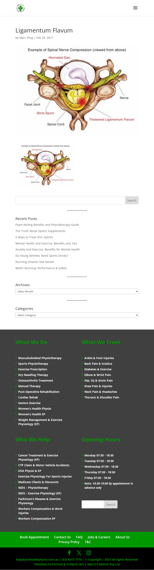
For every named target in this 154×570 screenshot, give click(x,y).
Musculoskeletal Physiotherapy (40, 358)
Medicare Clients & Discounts (38, 482)
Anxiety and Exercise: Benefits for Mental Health (47, 249)
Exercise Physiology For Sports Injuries (45, 476)
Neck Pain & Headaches (100, 392)
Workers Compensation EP (36, 518)
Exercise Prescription (32, 369)
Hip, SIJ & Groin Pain (98, 380)
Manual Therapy (29, 386)
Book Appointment (34, 537)
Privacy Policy (69, 542)
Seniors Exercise (29, 403)
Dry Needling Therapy (33, 375)
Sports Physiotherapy (33, 363)
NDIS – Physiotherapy (33, 488)
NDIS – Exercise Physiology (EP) (39, 493)
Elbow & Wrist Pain (97, 375)
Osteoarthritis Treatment (35, 380)
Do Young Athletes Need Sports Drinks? (41, 256)
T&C (88, 542)
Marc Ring (26, 38)
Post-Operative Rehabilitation (38, 392)
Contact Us (62, 537)
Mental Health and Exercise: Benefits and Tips (46, 243)
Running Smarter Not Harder (34, 262)
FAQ (79, 537)
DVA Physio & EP (29, 471)
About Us (123, 537)
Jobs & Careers (99, 537)
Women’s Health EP (31, 414)
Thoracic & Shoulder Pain (101, 397)
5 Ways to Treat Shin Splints (34, 237)
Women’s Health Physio (34, 408)
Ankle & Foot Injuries (99, 358)
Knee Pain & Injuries (98, 386)
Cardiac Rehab (28, 397)
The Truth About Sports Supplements (40, 231)
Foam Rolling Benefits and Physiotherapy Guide (47, 225)
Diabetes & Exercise (97, 369)
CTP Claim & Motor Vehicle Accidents (43, 465)
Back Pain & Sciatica (98, 363)
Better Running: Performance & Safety (41, 268)
